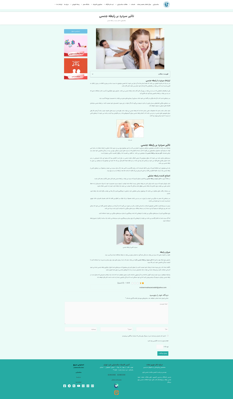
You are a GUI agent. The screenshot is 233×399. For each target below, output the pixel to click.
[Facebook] (64, 385)
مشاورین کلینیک (97, 4)
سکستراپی (156, 4)
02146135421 (112, 375)
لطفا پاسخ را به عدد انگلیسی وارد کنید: (158, 341)
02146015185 (121, 375)
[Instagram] (92, 385)
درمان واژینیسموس (78, 367)
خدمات (133, 4)
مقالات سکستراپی (122, 4)
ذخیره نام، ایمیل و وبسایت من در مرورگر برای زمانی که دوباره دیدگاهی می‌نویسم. (144, 336)
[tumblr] (73, 385)
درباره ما (66, 4)
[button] (92, 74)
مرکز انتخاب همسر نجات (144, 4)
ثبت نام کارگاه (110, 4)
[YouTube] (78, 385)
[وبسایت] (81, 330)
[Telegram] (69, 385)
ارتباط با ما (59, 4)
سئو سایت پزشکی (116, 380)
